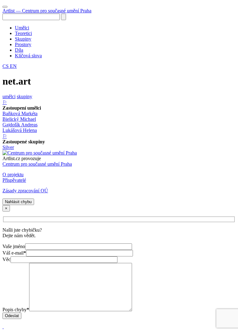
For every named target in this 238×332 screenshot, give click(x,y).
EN (13, 66)
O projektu (13, 174)
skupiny (24, 96)
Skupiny (23, 39)
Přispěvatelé (14, 180)
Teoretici (23, 33)
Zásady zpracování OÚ (25, 190)
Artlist (46, 10)
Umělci (22, 27)
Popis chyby (15, 309)
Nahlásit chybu (18, 201)
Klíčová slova (28, 55)
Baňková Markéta (19, 113)
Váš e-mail (14, 253)
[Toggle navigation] (4, 7)
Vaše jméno (13, 246)
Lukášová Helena (19, 130)
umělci (8, 96)
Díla (19, 50)
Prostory (23, 44)
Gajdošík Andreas (19, 124)
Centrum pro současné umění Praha (37, 164)
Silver (8, 147)
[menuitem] (125, 28)
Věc (6, 259)
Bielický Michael (19, 119)
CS (6, 66)
